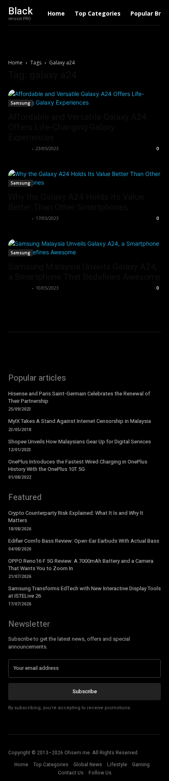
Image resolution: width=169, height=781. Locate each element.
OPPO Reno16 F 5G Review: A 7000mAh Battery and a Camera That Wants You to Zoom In (80, 564)
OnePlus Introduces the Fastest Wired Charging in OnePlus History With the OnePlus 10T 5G (77, 465)
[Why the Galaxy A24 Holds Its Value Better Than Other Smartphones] (84, 178)
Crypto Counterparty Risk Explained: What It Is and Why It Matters (75, 516)
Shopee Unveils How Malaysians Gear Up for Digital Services (79, 441)
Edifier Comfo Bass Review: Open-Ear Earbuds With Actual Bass (83, 541)
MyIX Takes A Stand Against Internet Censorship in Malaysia (79, 421)
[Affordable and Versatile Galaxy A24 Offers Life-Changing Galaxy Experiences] (84, 98)
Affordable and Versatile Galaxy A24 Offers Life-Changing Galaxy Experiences (77, 127)
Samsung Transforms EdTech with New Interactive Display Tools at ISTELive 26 (84, 592)
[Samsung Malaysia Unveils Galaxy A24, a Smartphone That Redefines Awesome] (84, 247)
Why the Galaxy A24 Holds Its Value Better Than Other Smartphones (76, 202)
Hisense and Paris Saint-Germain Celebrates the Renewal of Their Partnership (79, 397)
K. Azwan (19, 148)
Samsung (20, 103)
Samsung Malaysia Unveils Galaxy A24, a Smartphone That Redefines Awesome (84, 272)
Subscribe (85, 691)
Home (15, 62)
